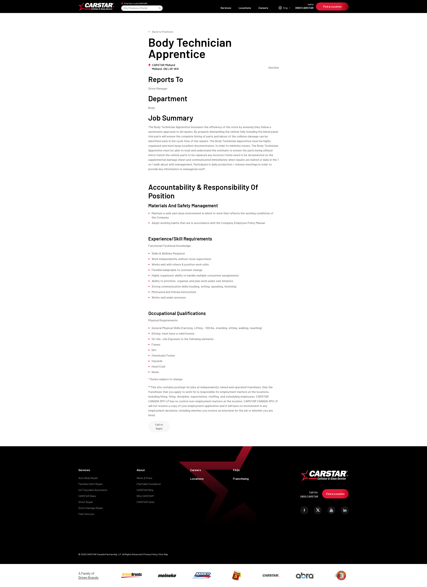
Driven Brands (88, 577)
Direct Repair (85, 501)
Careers (263, 7)
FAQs (236, 470)
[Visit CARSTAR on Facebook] (304, 510)
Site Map (163, 554)
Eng (285, 7)
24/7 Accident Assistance (92, 489)
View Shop (273, 67)
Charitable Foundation (149, 483)
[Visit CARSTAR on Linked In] (345, 510)
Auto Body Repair (88, 477)
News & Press (144, 477)
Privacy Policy (150, 554)
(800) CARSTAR (304, 6)
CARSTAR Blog (145, 489)
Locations (245, 7)
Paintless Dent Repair (90, 483)
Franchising (241, 478)
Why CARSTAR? (145, 495)
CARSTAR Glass (87, 495)
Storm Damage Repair (90, 507)
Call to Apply (159, 426)
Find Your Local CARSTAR (135, 3)
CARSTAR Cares (145, 501)
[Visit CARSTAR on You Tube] (331, 510)
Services (226, 7)
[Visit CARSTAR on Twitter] (318, 510)
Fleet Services (86, 513)
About (141, 470)
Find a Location (332, 6)
